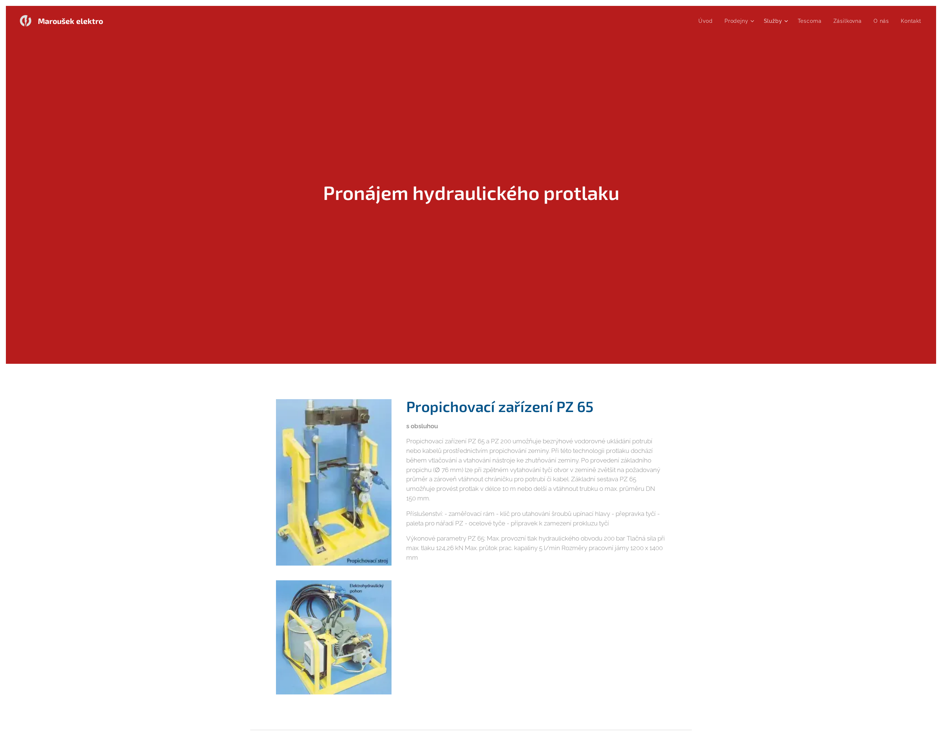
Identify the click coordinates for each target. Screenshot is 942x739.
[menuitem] (707, 21)
